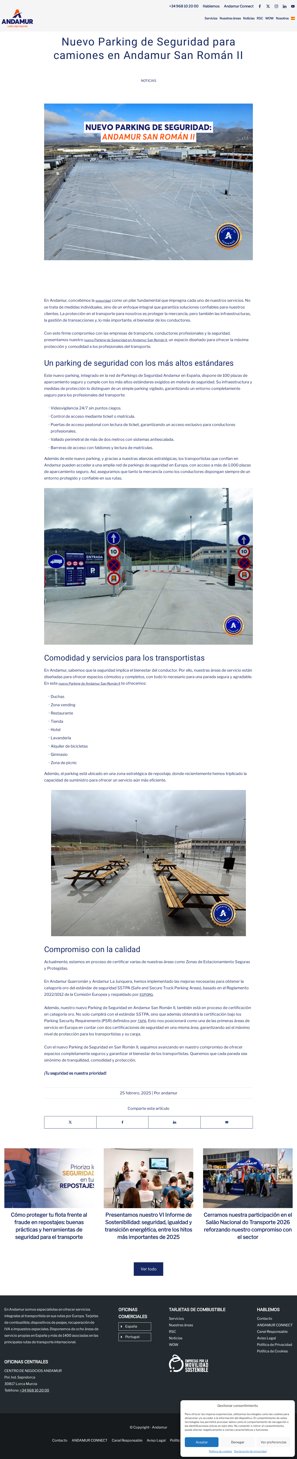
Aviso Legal (266, 1338)
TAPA (142, 1021)
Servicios (211, 18)
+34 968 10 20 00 (184, 6)
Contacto (264, 1318)
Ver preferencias (274, 1442)
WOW (269, 18)
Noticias (249, 18)
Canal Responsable (272, 1332)
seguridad (103, 301)
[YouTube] (293, 6)
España (131, 1326)
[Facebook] (260, 6)
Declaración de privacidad (250, 1451)
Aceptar (202, 1442)
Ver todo (149, 1269)
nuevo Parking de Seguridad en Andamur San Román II (125, 340)
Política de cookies (220, 1451)
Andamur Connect (239, 6)
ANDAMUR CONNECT (275, 1325)
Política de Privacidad (274, 1345)
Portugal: (132, 1337)
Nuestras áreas (230, 18)
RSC (260, 18)
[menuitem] (293, 18)
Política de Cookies (272, 1351)
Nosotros (282, 18)
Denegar (237, 1442)
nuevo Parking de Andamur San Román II (89, 684)
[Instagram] (276, 6)
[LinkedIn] (284, 6)
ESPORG (146, 995)
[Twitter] (268, 6)
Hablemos (211, 6)
